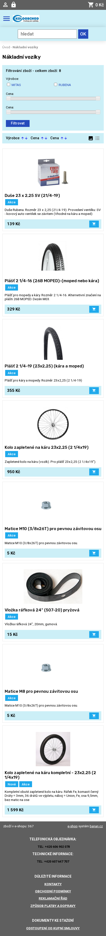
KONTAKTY (53, 884)
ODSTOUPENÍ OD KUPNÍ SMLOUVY (53, 928)
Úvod (6, 47)
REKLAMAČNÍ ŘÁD (53, 898)
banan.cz (96, 826)
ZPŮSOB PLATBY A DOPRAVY (52, 906)
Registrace (14, 5)
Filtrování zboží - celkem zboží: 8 (33, 71)
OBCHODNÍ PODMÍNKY (53, 891)
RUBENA (65, 85)
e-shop (73, 826)
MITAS (16, 85)
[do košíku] (94, 224)
